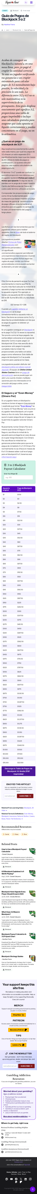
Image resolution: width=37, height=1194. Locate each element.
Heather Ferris (9, 24)
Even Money (26, 406)
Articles (14, 1172)
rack (28, 338)
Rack (8, 819)
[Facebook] (16, 1179)
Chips (16, 834)
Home (9, 1172)
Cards (7, 834)
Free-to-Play (26, 1172)
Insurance (13, 816)
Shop (19, 1174)
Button (26, 816)
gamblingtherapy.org (12, 1145)
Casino (32, 816)
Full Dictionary (17, 819)
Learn (19, 1172)
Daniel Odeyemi (7, 854)
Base (3, 819)
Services (14, 1174)
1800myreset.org (10, 1137)
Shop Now (17, 1015)
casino (14, 201)
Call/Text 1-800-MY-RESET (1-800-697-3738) (18, 1134)
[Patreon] (21, 1182)
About (24, 1174)
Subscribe (24, 796)
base (18, 232)
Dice (25, 834)
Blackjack (16, 10)
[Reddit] (6, 1179)
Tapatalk (27, 1165)
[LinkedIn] (25, 1179)
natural (18, 63)
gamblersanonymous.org (13, 1152)
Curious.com (18, 1162)
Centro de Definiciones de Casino (16, 186)
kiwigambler (7, 386)
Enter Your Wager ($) (10, 474)
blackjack (7, 63)
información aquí (9, 457)
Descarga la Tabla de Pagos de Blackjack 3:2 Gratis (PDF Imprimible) (18, 771)
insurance (28, 403)
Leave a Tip (17, 1045)
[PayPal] (16, 1182)
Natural (20, 816)
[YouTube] (11, 1179)
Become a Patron (17, 1030)
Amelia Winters (15, 897)
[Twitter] (21, 1179)
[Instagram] (30, 1179)
